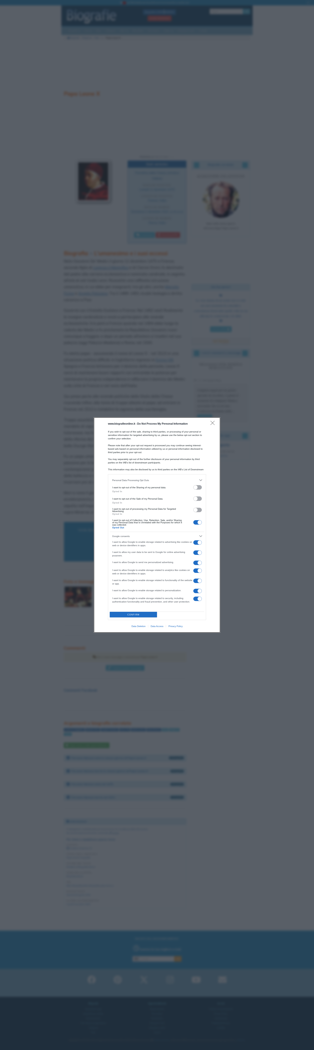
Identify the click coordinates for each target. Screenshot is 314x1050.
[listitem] (157, 480)
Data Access (157, 626)
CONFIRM (133, 614)
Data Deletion (138, 626)
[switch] (197, 487)
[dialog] (157, 525)
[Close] (213, 424)
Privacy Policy (175, 626)
